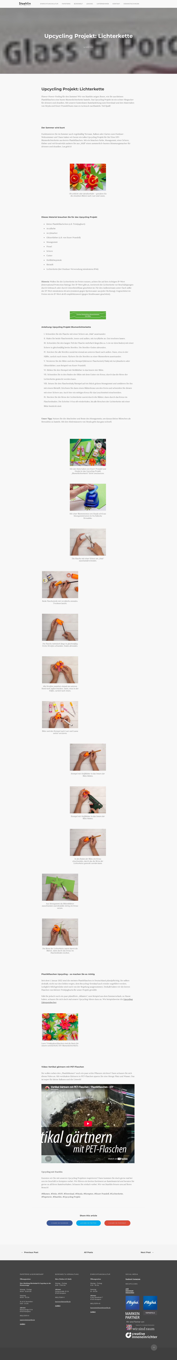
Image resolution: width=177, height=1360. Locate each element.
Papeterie (47, 1197)
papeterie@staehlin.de (27, 1320)
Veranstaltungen (131, 4)
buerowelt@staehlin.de (63, 1301)
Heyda (79, 1193)
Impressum (129, 1291)
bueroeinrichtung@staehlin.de (100, 1308)
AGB (127, 1289)
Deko (54, 1193)
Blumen (46, 1193)
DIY (61, 1193)
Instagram (136, 1279)
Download (69, 1193)
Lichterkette (117, 1193)
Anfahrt (22, 1324)
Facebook (129, 1279)
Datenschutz (130, 1292)
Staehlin (58, 1197)
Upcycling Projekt (72, 1197)
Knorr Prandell (102, 1193)
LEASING (89, 4)
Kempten (89, 1193)
